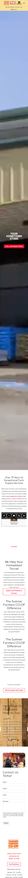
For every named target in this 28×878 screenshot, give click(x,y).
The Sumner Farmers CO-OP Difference (14, 643)
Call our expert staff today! (14, 690)
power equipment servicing (14, 496)
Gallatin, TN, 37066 (14, 858)
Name (5, 782)
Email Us (14, 9)
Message (6, 801)
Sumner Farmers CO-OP (14, 853)
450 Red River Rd (14, 856)
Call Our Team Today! (14, 246)
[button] (11, 739)
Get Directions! (14, 864)
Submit (6, 823)
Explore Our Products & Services (14, 592)
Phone (5, 788)
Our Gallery (14, 546)
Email (5, 795)
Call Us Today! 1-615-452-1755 (14, 7)
